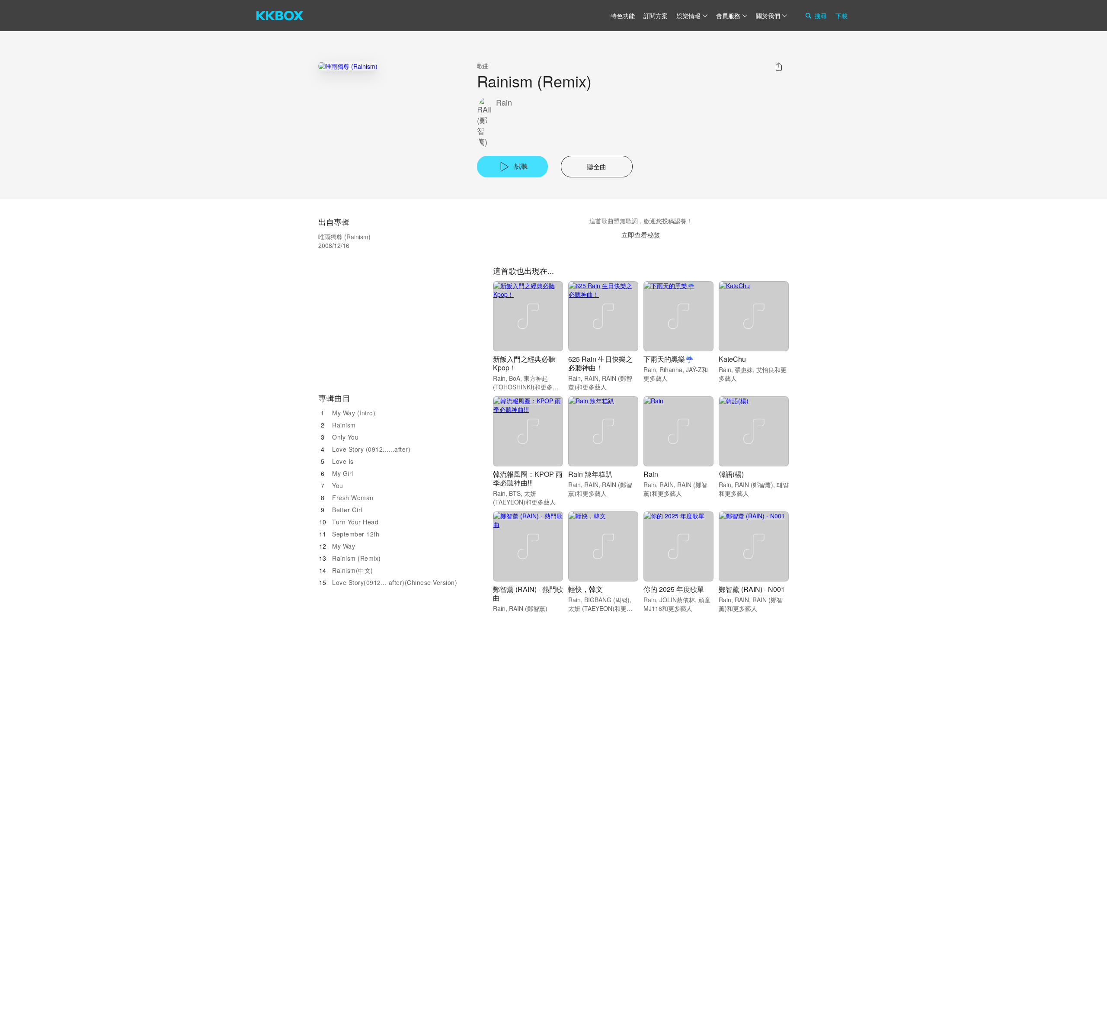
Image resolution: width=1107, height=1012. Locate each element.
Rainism (344, 425)
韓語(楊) (731, 474)
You (337, 485)
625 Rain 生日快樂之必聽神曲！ (600, 363)
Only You (345, 437)
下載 (841, 15)
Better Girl (347, 509)
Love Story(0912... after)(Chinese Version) (394, 582)
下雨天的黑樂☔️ (668, 359)
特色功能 (623, 15)
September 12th (355, 534)
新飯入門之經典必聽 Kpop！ (524, 363)
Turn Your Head (355, 521)
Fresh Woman (353, 497)
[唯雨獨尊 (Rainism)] (348, 66)
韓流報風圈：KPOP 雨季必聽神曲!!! (528, 478)
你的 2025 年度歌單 (673, 589)
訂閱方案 (655, 15)
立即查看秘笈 (640, 234)
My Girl (342, 473)
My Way (343, 546)
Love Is (343, 461)
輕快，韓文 (585, 589)
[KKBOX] (279, 15)
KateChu (732, 359)
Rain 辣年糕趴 (590, 474)
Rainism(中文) (352, 570)
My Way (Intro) (353, 412)
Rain (504, 102)
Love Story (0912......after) (371, 449)
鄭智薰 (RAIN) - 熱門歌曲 (528, 593)
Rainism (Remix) (356, 558)
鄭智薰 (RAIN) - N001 (752, 589)
